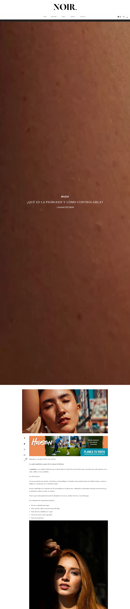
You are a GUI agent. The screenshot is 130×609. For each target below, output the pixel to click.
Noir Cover (53, 16)
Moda (63, 16)
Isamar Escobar (65, 207)
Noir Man (82, 16)
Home (45, 16)
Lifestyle (72, 16)
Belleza (65, 197)
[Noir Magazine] (65, 7)
